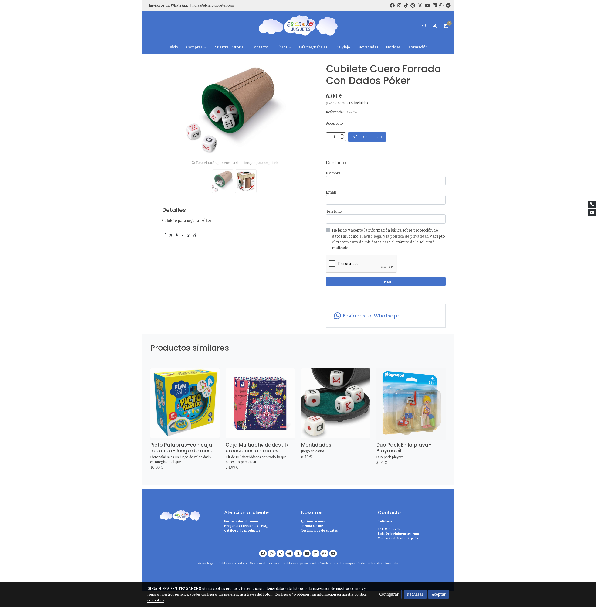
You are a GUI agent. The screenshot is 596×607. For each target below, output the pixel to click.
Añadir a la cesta (367, 136)
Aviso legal (206, 563)
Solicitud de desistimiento (378, 563)
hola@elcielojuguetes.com (213, 5)
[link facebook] (392, 5)
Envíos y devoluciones (241, 521)
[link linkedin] (435, 5)
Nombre (333, 173)
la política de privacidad (408, 236)
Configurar (389, 594)
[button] (196, 47)
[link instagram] (399, 5)
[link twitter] (420, 5)
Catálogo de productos (242, 530)
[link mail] (592, 213)
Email (331, 192)
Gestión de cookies (264, 563)
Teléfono (334, 211)
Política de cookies (232, 563)
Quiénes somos (313, 521)
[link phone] (592, 204)
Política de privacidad (299, 563)
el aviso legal (371, 236)
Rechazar (415, 594)
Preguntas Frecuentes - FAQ (246, 526)
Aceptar (439, 594)
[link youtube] (427, 5)
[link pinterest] (412, 5)
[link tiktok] (406, 5)
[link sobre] (182, 515)
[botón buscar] (424, 25)
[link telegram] (448, 5)
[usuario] (435, 25)
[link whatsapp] (441, 5)
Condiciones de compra (336, 563)
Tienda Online (312, 526)
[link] (298, 25)
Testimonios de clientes (319, 530)
